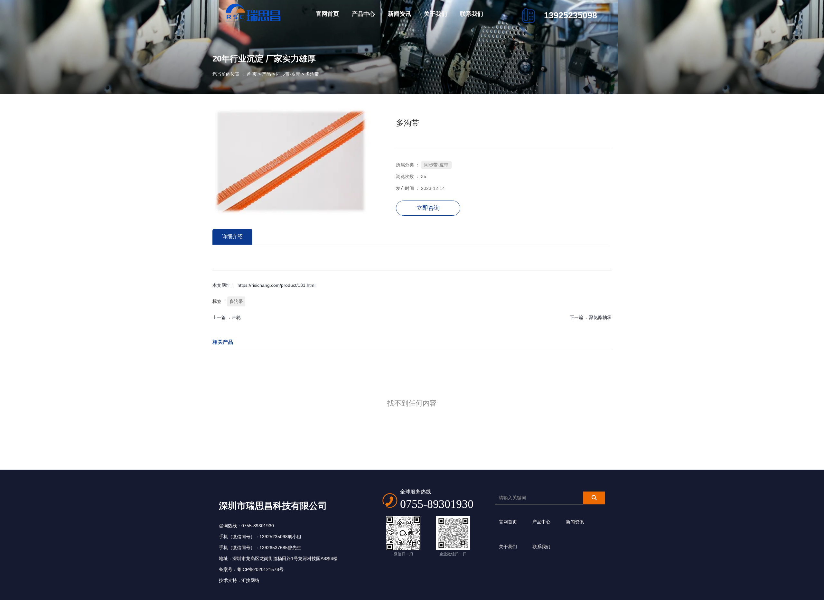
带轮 (236, 317)
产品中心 (363, 14)
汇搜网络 (250, 580)
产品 (266, 74)
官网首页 (327, 14)
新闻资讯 (399, 14)
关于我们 (435, 14)
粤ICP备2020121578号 (260, 569)
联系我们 (471, 14)
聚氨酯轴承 (600, 317)
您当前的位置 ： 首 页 (235, 74)
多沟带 (236, 301)
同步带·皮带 (288, 74)
